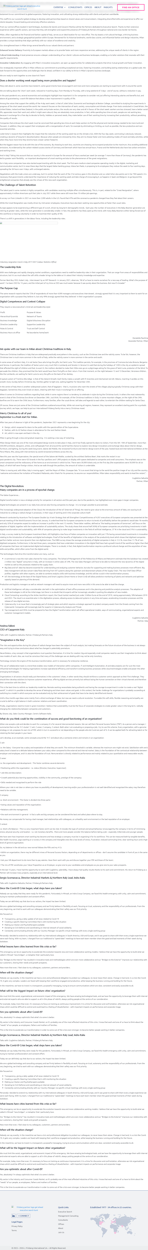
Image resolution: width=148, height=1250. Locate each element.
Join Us (61, 1232)
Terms (14, 1230)
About (97, 7)
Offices (88, 7)
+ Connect (23, 1215)
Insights (108, 7)
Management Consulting (68, 1215)
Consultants (75, 7)
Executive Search (65, 1211)
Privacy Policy (17, 1226)
